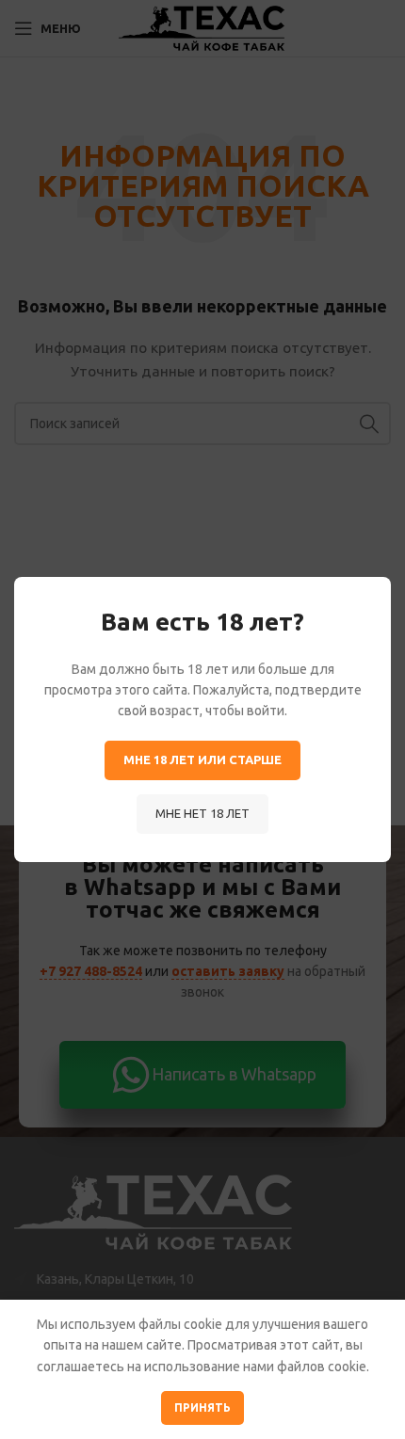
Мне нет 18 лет (202, 813)
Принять (202, 1407)
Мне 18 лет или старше (202, 759)
